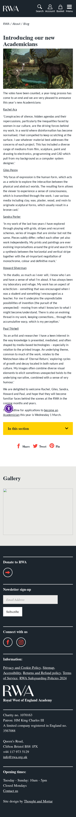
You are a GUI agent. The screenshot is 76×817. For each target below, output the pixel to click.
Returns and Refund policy (42, 672)
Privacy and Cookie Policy (22, 667)
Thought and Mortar (38, 801)
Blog (26, 24)
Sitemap (48, 667)
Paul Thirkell (11, 328)
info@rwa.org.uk (15, 756)
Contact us (10, 790)
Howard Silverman (15, 268)
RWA (6, 24)
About (16, 24)
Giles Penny (10, 170)
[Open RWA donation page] (7, 574)
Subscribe (12, 612)
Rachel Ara (10, 109)
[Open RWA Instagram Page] (19, 642)
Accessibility (12, 672)
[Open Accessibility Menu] (8, 408)
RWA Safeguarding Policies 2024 (43, 678)
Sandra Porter (12, 217)
